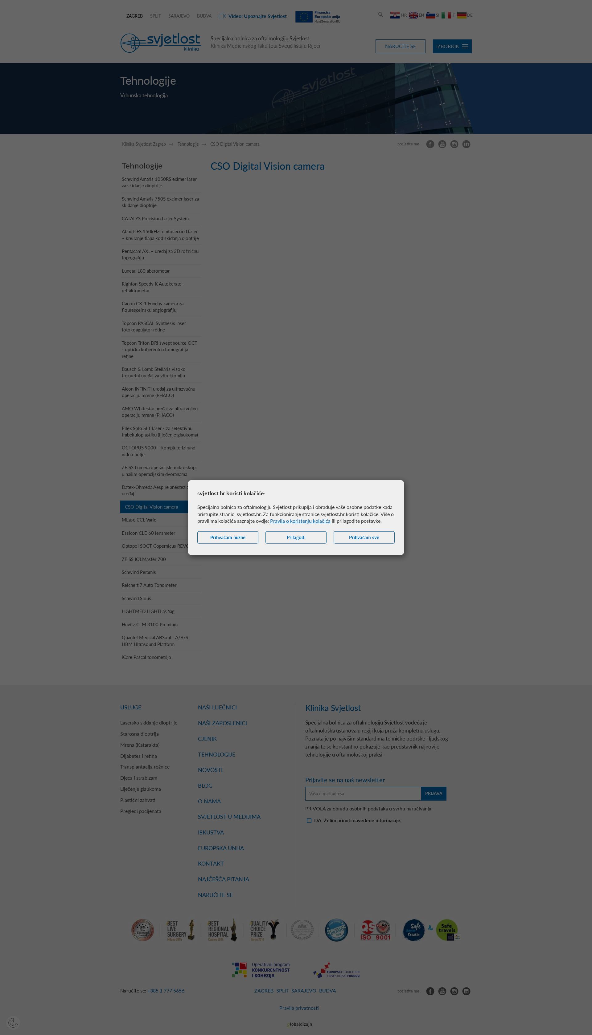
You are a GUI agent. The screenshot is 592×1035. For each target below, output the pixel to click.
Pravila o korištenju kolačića (300, 521)
